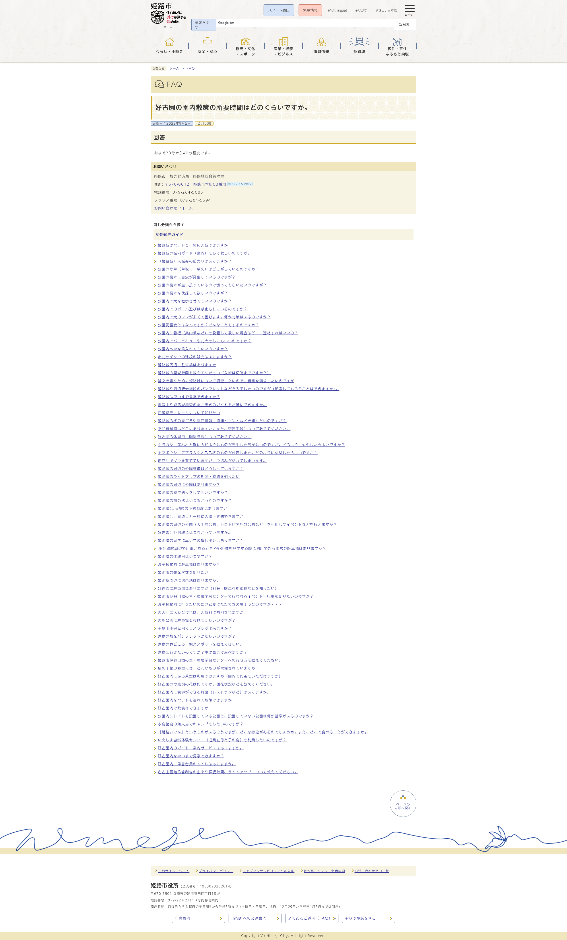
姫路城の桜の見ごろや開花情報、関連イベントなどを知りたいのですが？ (222, 421)
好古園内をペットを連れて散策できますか (195, 700)
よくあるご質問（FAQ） (310, 918)
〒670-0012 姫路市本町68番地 (208, 184)
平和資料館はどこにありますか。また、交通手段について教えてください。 (224, 429)
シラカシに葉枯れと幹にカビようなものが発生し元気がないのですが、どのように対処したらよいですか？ (251, 444)
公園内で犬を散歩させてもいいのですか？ (195, 301)
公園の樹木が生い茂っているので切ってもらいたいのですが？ (212, 285)
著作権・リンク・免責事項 (324, 871)
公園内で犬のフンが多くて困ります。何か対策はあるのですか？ (214, 317)
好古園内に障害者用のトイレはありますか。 (197, 764)
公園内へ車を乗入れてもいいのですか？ (193, 349)
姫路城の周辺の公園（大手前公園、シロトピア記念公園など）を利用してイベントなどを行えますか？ (247, 524)
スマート (278, 10)
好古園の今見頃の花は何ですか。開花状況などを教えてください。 (216, 684)
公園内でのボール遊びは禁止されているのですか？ (203, 309)
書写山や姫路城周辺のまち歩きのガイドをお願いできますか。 (212, 405)
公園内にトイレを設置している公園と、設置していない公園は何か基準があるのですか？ (236, 716)
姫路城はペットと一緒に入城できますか (193, 245)
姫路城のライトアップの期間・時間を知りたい (199, 476)
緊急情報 (310, 10)
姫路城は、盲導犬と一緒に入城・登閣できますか (201, 516)
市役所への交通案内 (248, 918)
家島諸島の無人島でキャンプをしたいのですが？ (201, 724)
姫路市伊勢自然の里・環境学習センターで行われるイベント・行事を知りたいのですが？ (236, 596)
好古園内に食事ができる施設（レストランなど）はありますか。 (214, 692)
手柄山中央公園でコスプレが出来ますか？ (195, 628)
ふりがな (361, 10)
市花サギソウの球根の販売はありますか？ (195, 357)
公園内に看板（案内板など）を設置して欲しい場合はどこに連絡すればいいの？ (228, 333)
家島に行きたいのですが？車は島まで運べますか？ (203, 652)
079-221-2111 (181, 900)
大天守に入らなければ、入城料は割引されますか (201, 612)
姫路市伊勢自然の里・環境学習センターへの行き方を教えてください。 (220, 660)
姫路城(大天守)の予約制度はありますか (192, 508)
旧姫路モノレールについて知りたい (189, 413)
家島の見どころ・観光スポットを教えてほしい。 (201, 644)
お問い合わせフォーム (173, 208)
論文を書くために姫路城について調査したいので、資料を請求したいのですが (226, 381)
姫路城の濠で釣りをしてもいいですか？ (193, 492)
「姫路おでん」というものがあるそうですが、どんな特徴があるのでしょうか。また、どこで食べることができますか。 (263, 732)
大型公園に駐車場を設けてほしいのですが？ (197, 620)
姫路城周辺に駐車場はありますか (187, 365)
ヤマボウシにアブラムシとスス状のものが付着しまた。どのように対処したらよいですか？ (238, 452)
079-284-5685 (188, 192)
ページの (403, 806)
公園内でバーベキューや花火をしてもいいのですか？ (204, 341)
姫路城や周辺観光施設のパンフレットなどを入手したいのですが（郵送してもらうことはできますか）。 (248, 389)
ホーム (174, 68)
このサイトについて (173, 871)
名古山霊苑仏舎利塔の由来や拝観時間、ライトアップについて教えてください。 (228, 772)
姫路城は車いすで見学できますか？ (189, 397)
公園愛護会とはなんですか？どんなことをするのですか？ (208, 325)
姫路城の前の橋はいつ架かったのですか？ (195, 500)
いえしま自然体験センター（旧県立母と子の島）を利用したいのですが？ (222, 740)
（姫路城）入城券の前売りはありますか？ (195, 261)
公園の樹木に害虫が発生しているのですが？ (197, 277)
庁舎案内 (182, 918)
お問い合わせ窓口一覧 (372, 871)
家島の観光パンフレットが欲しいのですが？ (197, 636)
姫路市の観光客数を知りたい (183, 572)
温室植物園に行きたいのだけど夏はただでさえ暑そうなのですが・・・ (220, 604)
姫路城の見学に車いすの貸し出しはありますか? (200, 540)
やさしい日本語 (386, 10)
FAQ (191, 68)
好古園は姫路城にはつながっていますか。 (195, 532)
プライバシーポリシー (216, 871)
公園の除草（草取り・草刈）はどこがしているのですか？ (208, 269)
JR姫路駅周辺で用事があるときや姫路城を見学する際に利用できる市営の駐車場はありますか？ (242, 548)
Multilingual (337, 10)
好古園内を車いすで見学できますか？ (191, 756)
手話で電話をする (360, 918)
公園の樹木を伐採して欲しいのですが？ (193, 293)
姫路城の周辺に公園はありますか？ (189, 484)
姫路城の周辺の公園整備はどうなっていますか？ (201, 468)
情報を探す (202, 25)
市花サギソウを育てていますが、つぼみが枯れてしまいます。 (212, 460)
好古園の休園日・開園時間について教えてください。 (204, 437)
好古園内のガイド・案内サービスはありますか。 (201, 748)
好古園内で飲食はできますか (183, 708)
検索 (406, 24)
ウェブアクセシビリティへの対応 (268, 871)
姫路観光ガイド (169, 234)
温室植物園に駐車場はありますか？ (189, 564)
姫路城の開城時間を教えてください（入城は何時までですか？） (214, 373)
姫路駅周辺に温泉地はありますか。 (189, 580)
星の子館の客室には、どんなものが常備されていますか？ (208, 668)
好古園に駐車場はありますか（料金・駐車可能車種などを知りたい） (218, 588)
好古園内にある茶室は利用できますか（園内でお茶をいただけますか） (220, 676)
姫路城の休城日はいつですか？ (185, 556)
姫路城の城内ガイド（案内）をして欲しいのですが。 (204, 253)
